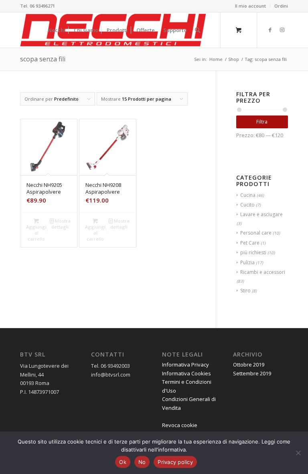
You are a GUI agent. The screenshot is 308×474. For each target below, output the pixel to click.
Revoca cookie (179, 425)
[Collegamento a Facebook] (270, 30)
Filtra (261, 121)
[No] (298, 453)
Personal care (256, 232)
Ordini (281, 6)
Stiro (245, 290)
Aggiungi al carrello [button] (36, 233)
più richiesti (253, 252)
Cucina (247, 195)
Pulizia (247, 262)
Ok (122, 462)
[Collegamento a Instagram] (282, 30)
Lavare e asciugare (261, 214)
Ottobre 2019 (248, 364)
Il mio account (250, 6)
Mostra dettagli (61, 224)
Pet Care (249, 242)
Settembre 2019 (252, 373)
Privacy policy (175, 462)
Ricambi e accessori (262, 272)
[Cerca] (197, 30)
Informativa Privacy (185, 364)
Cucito (247, 204)
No (142, 462)
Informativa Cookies (186, 373)
